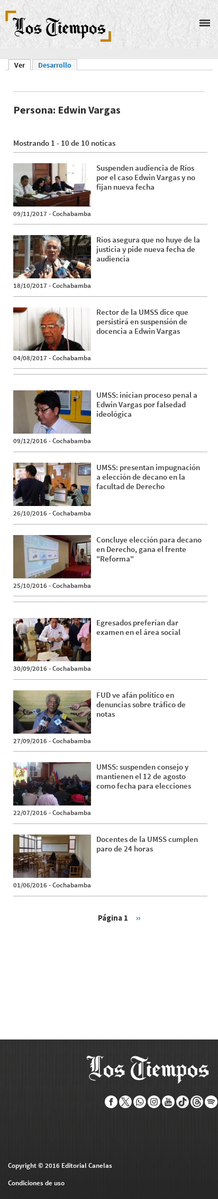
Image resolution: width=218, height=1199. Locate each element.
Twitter (125, 1101)
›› (138, 918)
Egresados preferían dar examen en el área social (138, 627)
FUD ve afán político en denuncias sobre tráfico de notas (141, 704)
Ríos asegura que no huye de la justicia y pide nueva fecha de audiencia (148, 249)
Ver (22, 65)
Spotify (211, 1101)
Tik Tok (182, 1101)
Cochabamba (71, 213)
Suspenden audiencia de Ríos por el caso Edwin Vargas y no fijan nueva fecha (145, 177)
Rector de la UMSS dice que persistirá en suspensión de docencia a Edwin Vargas (142, 321)
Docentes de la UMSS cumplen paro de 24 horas (147, 844)
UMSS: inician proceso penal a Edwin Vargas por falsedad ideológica (146, 404)
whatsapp (140, 1101)
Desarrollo (54, 65)
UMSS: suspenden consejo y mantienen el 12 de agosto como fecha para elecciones (143, 776)
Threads (197, 1101)
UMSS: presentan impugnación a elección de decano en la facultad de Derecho (148, 476)
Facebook (111, 1101)
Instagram (154, 1101)
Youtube (168, 1101)
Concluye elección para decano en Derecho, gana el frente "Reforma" (149, 549)
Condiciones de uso (36, 1182)
